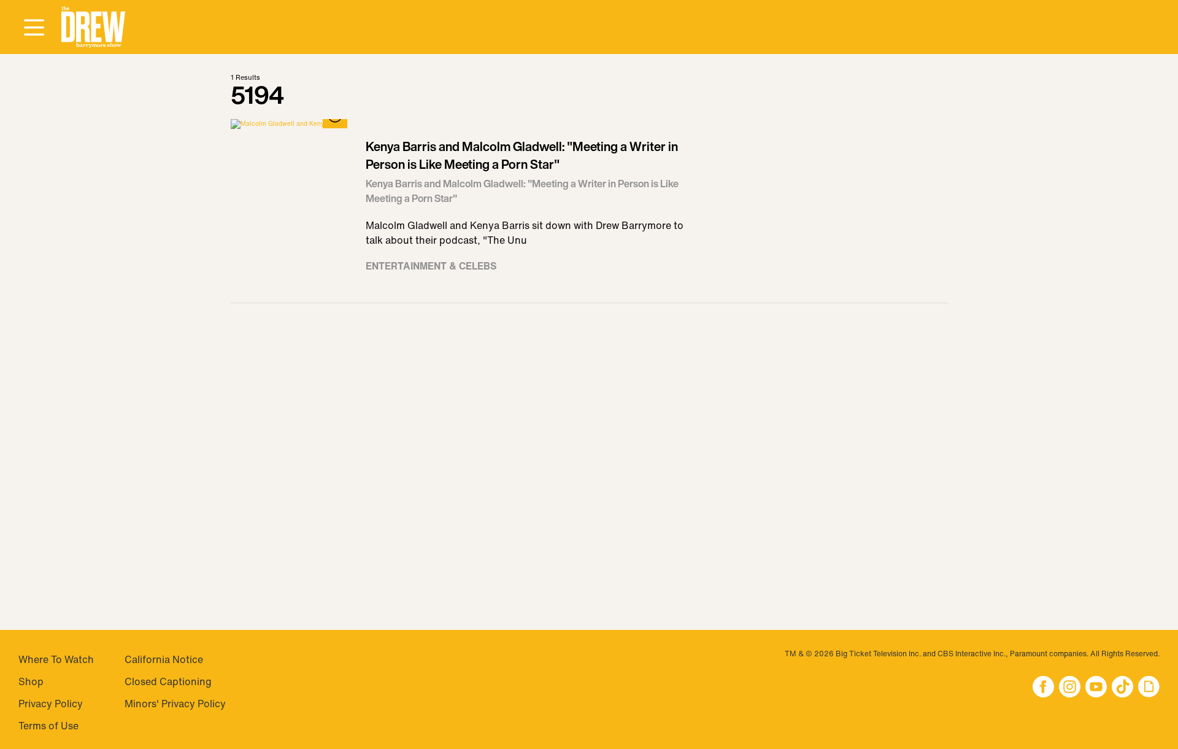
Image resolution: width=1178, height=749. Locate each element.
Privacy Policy (50, 703)
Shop (31, 681)
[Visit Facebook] (1043, 688)
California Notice (164, 659)
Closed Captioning (168, 681)
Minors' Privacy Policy (175, 703)
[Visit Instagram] (1069, 688)
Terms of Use (48, 725)
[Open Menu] (33, 28)
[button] (93, 27)
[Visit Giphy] (1149, 688)
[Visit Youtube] (1096, 688)
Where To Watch (56, 659)
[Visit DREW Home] (93, 27)
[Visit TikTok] (1122, 688)
